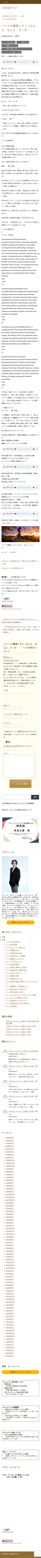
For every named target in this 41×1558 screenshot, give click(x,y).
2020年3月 (10, 1356)
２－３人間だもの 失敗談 (15, 956)
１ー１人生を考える (8, 42)
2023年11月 (10, 1231)
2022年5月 (10, 1282)
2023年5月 (10, 1248)
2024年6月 (10, 1211)
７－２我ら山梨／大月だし (15, 992)
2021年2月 (10, 1325)
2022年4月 (10, 1285)
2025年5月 (10, 1180)
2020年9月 (10, 1339)
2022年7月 (10, 1276)
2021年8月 (10, 1308)
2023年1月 (10, 1259)
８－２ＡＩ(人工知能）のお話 (11, 52)
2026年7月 (10, 1140)
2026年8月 (10, 1137)
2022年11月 (10, 1265)
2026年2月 (10, 1154)
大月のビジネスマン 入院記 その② (20, 1111)
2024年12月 (10, 1194)
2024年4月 (10, 1217)
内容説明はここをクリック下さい (20, 1372)
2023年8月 (10, 1240)
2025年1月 (10, 1191)
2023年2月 (10, 1257)
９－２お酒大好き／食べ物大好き (18, 1003)
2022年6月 (10, 1279)
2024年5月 (10, 1214)
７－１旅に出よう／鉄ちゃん (16, 989)
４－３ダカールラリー (14, 973)
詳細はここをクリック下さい (20, 922)
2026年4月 (10, 1149)
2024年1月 (10, 1225)
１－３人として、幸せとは (15, 947)
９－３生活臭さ (11, 1006)
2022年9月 (10, 1271)
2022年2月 (10, 1291)
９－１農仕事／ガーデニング (16, 1000)
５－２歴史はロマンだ (14, 978)
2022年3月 (10, 1288)
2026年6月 (10, 1143)
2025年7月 (10, 1174)
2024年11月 (10, 1197)
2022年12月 (10, 1262)
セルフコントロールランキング (11, 608)
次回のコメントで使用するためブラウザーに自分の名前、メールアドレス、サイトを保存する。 (20, 734)
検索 (35, 797)
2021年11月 (10, 1299)
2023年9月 (10, 1237)
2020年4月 (10, 1353)
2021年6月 (10, 1313)
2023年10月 (10, 1234)
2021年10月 (10, 1302)
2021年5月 (10, 1316)
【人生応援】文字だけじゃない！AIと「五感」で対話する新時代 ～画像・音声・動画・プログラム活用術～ (21, 629)
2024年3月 (10, 1220)
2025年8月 (10, 1171)
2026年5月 (10, 1146)
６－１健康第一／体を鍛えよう (17, 986)
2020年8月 (10, 1342)
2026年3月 (10, 1152)
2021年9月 (10, 1305)
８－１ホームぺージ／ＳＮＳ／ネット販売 (21, 995)
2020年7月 (10, 1344)
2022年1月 (10, 1293)
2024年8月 (10, 1206)
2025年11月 (10, 1163)
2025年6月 (10, 1177)
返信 (6, 690)
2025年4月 (10, 1183)
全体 (3, 940)
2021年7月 (10, 1310)
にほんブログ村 (7, 601)
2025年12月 (10, 1160)
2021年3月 (10, 1322)
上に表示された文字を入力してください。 (18, 746)
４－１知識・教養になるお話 (16, 967)
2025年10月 (10, 1166)
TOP (10, 16)
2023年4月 (10, 1251)
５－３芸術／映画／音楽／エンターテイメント (16, 49)
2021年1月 (10, 1327)
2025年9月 (10, 1169)
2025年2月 (10, 1189)
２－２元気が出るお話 (14, 953)
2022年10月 (10, 1268)
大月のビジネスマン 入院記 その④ (18, 1034)
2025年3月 (10, 1186)
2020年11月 (10, 1333)
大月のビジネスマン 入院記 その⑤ (18, 1032)
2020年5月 (10, 1350)
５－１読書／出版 (12, 976)
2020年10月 (10, 1336)
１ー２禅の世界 (11, 944)
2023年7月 (10, 1242)
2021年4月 (10, 1319)
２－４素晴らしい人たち (10, 45)
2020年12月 (10, 1330)
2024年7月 (10, 1208)
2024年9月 (10, 1203)
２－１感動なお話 (22, 42)
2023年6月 (10, 1245)
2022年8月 (10, 1274)
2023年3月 (10, 1254)
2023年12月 (10, 1228)
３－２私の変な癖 (12, 964)
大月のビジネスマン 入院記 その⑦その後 (20, 1026)
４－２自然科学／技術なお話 (16, 970)
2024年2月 (10, 1223)
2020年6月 (10, 1347)
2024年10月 (10, 1200)
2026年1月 (10, 1157)
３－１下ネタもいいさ (14, 961)
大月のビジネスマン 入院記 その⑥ (18, 1029)
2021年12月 (10, 1296)
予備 (3, 937)
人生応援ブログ (9, 8)
